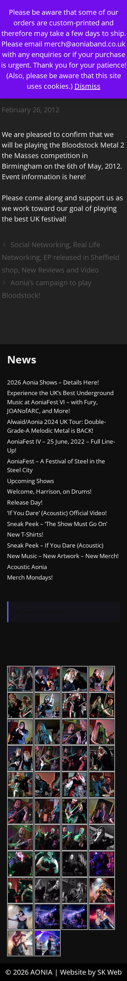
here (76, 176)
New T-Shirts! (25, 534)
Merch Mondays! (30, 577)
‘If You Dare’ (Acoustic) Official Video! (57, 513)
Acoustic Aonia (27, 567)
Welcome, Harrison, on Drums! (49, 491)
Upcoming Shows (30, 481)
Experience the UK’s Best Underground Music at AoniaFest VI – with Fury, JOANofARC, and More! (60, 402)
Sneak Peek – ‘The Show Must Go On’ (57, 524)
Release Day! (24, 502)
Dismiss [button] (87, 86)
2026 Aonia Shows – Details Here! (53, 382)
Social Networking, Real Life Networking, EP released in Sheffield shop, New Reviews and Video (60, 257)
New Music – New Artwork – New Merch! (63, 556)
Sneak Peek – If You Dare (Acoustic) (55, 545)
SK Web (109, 972)
